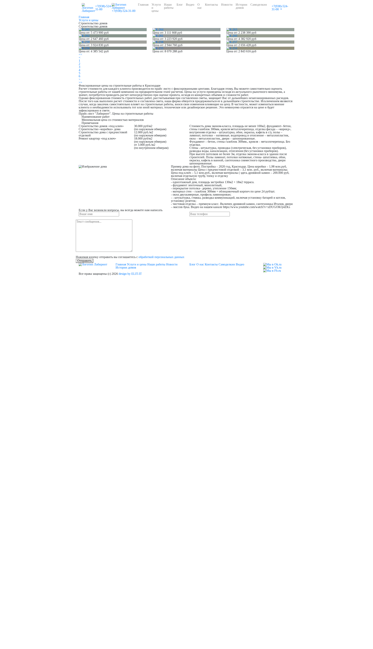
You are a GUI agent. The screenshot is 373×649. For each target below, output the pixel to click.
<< (80, 54)
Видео (190, 4)
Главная (143, 4)
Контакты (211, 4)
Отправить (84, 260)
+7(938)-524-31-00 (103, 8)
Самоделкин (258, 4)
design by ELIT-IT (130, 273)
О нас (199, 6)
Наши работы (168, 6)
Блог (180, 4)
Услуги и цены (156, 7)
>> (80, 82)
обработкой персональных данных (161, 257)
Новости (227, 4)
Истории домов (241, 6)
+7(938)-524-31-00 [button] (280, 7)
